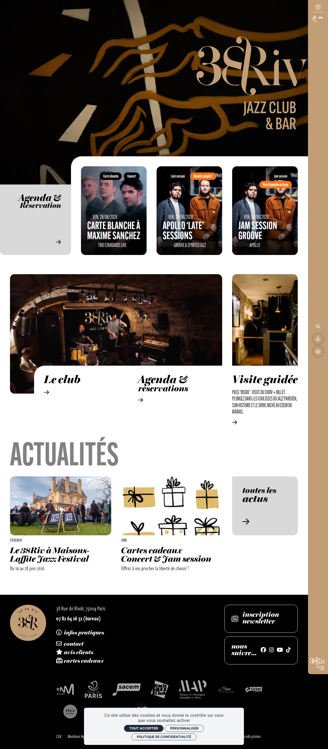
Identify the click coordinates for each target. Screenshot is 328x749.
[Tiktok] (288, 650)
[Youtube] (280, 650)
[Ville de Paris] (93, 689)
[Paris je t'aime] (70, 711)
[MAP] (193, 689)
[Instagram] (271, 650)
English (321, 18)
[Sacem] (126, 689)
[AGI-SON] (226, 689)
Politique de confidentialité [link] (164, 737)
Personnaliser (184, 728)
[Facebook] (263, 650)
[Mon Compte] (318, 339)
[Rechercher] (318, 326)
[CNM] (65, 689)
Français (314, 18)
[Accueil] (28, 623)
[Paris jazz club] (160, 689)
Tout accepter (143, 728)
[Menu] (318, 7)
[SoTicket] (254, 689)
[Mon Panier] (318, 351)
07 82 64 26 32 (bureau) (78, 618)
